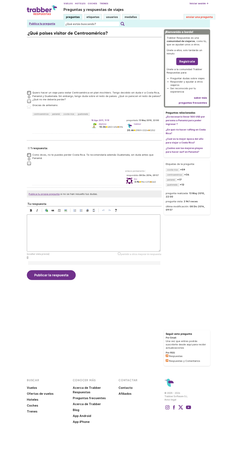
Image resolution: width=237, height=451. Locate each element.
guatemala (83, 114)
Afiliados (124, 393)
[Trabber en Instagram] (167, 409)
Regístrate (187, 61)
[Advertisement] (94, 63)
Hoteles (80, 3)
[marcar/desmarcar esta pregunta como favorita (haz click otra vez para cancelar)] (29, 107)
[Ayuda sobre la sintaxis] (117, 210)
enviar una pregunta (199, 17)
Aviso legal (170, 399)
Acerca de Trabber (87, 404)
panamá (56, 114)
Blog (76, 410)
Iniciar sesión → (199, 3)
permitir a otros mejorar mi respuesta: (141, 254)
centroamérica (41, 114)
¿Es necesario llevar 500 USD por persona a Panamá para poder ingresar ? (185, 120)
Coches (92, 3)
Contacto (125, 388)
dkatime (102, 124)
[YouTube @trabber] (187, 409)
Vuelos (68, 3)
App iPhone (81, 422)
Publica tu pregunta (42, 23)
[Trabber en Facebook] (174, 409)
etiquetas (92, 17)
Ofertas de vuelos (40, 393)
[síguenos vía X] (181, 409)
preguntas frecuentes (193, 102)
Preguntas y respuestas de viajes (94, 9)
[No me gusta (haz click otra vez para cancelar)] (29, 101)
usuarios (112, 17)
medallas (131, 17)
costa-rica (69, 114)
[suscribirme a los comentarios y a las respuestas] (167, 360)
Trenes (104, 3)
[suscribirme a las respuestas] (167, 355)
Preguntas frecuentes (89, 398)
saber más (200, 97)
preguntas (73, 17)
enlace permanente (135, 171)
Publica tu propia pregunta (44, 193)
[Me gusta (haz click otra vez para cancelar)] (29, 93)
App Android (82, 416)
